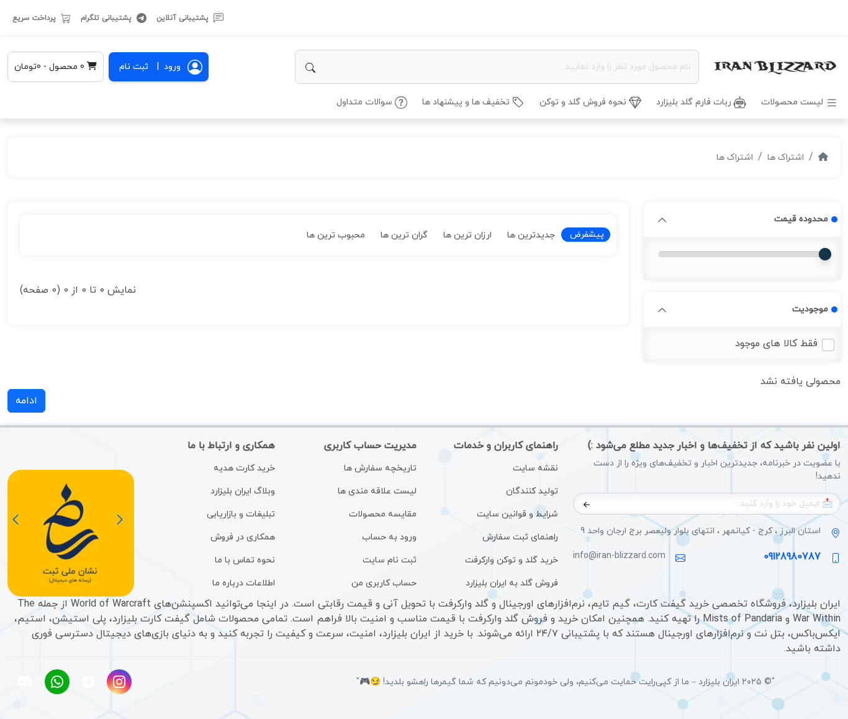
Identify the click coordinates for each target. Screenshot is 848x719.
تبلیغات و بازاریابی (241, 514)
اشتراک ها (785, 157)
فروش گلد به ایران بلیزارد (512, 583)
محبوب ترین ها (336, 235)
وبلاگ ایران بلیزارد (242, 491)
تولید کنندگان (532, 491)
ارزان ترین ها (467, 235)
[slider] (825, 254)
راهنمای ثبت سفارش (520, 537)
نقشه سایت (535, 468)
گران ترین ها (404, 235)
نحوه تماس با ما (245, 560)
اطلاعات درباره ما (243, 583)
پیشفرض (585, 234)
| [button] (169, 67)
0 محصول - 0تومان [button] (50, 67)
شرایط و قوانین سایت (517, 514)
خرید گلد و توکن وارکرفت (511, 560)
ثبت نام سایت (390, 560)
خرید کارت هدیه (244, 468)
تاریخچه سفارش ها (380, 468)
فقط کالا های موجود (776, 343)
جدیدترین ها (531, 235)
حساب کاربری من (384, 583)
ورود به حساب (389, 537)
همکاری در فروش (242, 537)
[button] (662, 219)
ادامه (26, 401)
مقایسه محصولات (383, 514)
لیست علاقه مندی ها (377, 491)
